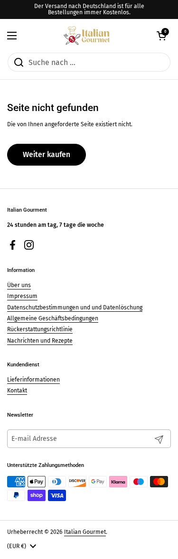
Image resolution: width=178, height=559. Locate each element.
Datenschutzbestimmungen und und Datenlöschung (74, 307)
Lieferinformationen (33, 379)
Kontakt (17, 390)
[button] (161, 35)
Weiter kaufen (46, 154)
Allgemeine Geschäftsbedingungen (52, 318)
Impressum (22, 296)
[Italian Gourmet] (87, 35)
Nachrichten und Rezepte (40, 340)
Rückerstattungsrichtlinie (40, 329)
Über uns (19, 285)
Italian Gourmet (85, 532)
